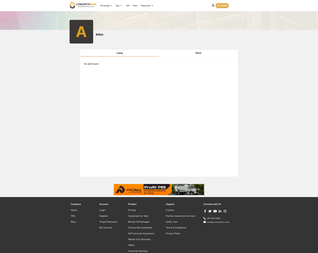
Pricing (132, 210)
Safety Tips (171, 221)
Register (103, 215)
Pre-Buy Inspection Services (180, 215)
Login (102, 210)
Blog (73, 221)
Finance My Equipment (140, 227)
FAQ (73, 215)
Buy (117, 5)
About (198, 53)
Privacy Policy (173, 233)
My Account (105, 227)
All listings (105, 5)
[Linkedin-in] (219, 211)
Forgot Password (108, 221)
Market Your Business (139, 239)
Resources (146, 5)
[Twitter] (210, 211)
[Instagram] (224, 211)
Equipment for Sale (138, 215)
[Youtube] (215, 211)
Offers (131, 245)
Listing (119, 53)
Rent (135, 5)
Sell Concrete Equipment (141, 233)
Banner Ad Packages (139, 221)
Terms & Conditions (176, 227)
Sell (127, 5)
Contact (170, 210)
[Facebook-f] (205, 211)
